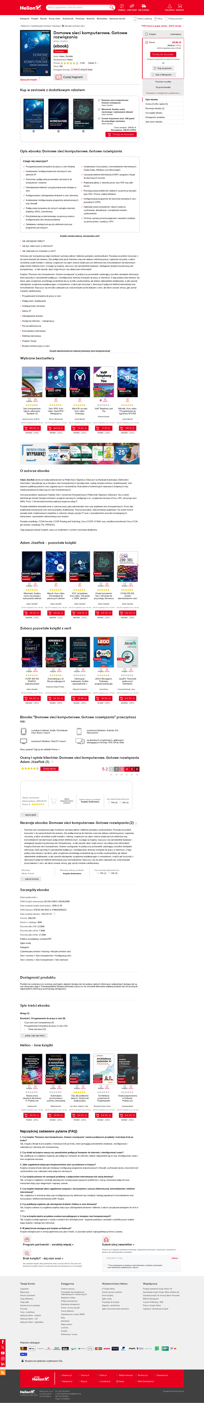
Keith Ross (38, 419)
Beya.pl (84, 1381)
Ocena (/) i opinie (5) (156, 104)
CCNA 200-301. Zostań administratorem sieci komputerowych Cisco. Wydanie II (127, 598)
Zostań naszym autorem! (112, 1292)
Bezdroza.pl (143, 1375)
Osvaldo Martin (127, 1106)
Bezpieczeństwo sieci (61, 951)
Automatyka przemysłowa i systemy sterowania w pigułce (56, 1099)
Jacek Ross (103, 689)
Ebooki (43, 18)
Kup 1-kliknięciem (164, 74)
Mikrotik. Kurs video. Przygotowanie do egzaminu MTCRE (127, 411)
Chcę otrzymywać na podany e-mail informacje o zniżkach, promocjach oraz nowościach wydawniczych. (135, 1266)
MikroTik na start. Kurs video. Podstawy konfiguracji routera (79, 412)
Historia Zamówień (27, 1295)
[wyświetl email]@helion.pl (71, 1394)
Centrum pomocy (68, 1289)
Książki (34, 18)
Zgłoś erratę (25, 943)
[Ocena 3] (68, 63)
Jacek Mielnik (80, 419)
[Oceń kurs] (30, 768)
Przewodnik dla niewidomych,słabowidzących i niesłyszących (74, 1293)
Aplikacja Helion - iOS (29, 1319)
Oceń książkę (107, 1295)
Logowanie (24, 1289)
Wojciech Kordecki (80, 689)
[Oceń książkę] (70, 63)
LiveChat (64, 1328)
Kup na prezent (164, 68)
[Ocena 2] (65, 63)
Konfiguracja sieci (63, 955)
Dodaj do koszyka (162, 54)
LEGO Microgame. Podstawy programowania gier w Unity (104, 682)
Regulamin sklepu (68, 1298)
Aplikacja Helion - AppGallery (31, 1322)
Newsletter (65, 1321)
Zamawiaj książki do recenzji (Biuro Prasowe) (161, 1295)
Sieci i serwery (26, 955)
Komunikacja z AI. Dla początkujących (56, 680)
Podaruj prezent (175, 18)
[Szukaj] (111, 7)
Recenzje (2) (154, 108)
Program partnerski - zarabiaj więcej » (48, 1244)
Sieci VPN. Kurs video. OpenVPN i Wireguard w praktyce (56, 412)
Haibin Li (81, 1106)
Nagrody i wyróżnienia (111, 1305)
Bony (160, 18)
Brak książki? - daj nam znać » (43, 1258)
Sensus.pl (85, 1375)
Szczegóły (153, 113)
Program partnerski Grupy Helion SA (157, 1289)
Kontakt (64, 1331)
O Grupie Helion (108, 1289)
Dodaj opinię (49, 769)
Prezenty (23, 1309)
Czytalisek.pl (105, 1381)
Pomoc (54, 749)
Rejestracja (24, 1292)
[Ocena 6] (77, 63)
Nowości (91, 18)
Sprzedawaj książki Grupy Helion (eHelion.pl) (161, 1292)
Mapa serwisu (66, 1324)
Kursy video (54, 18)
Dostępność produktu (155, 117)
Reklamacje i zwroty (69, 1334)
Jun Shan (73, 1106)
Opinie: (92, 63)
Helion (70, 59)
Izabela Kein (32, 1106)
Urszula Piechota (124, 689)
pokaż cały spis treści (35, 1035)
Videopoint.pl (67, 1381)
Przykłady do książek (110, 1302)
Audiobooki (68, 18)
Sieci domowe (61, 960)
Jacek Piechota (137, 689)
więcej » (136, 1267)
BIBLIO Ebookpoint (150, 1299)
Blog (63, 1318)
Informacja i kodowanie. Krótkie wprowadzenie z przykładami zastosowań (79, 684)
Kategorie (24, 18)
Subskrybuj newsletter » (118, 1244)
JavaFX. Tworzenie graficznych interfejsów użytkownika (127, 682)
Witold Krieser (56, 1106)
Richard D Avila (99, 1106)
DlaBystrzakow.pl (126, 1375)
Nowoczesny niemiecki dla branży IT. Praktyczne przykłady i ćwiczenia (32, 1099)
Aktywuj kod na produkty (30, 1305)
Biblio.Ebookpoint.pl (146, 1381)
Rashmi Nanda (103, 417)
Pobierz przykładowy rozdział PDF (35, 939)
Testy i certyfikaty (27, 1312)
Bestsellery (102, 18)
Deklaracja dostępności (70, 1304)
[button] (137, 381)
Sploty (121, 1381)
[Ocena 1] (62, 63)
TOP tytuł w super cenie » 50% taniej (161, 26)
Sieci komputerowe (44, 955)
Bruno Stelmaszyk (56, 419)
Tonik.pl (181, 1391)
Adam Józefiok (66, 56)
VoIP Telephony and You (104, 409)
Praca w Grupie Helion (152, 1305)
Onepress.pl (67, 1375)
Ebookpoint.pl (162, 1375)
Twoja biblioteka (26, 1299)
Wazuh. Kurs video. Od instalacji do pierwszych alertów (56, 596)
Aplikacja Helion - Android (30, 1315)
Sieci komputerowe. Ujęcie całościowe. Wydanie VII (32, 411)
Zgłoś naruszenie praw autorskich (115, 1309)
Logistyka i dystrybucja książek (155, 1309)
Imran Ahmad (111, 1106)
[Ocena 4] (71, 63)
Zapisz (175, 1258)
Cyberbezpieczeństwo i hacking (34, 951)
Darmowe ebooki (117, 18)
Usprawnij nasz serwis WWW (73, 1314)
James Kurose (27, 419)
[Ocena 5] (74, 63)
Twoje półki (24, 1302)
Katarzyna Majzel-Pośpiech (56, 687)
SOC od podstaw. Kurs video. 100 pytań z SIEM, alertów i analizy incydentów (80, 597)
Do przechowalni (163, 87)
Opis (151, 99)
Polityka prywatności (69, 1301)
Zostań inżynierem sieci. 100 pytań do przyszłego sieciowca (104, 596)
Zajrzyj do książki (28, 79)
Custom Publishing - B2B (153, 1302)
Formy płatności (67, 1311)
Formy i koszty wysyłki (70, 1308)
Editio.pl (103, 1375)
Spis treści (153, 122)
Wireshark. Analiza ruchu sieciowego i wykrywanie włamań (32, 596)
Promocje (80, 18)
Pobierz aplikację (144, 18)
